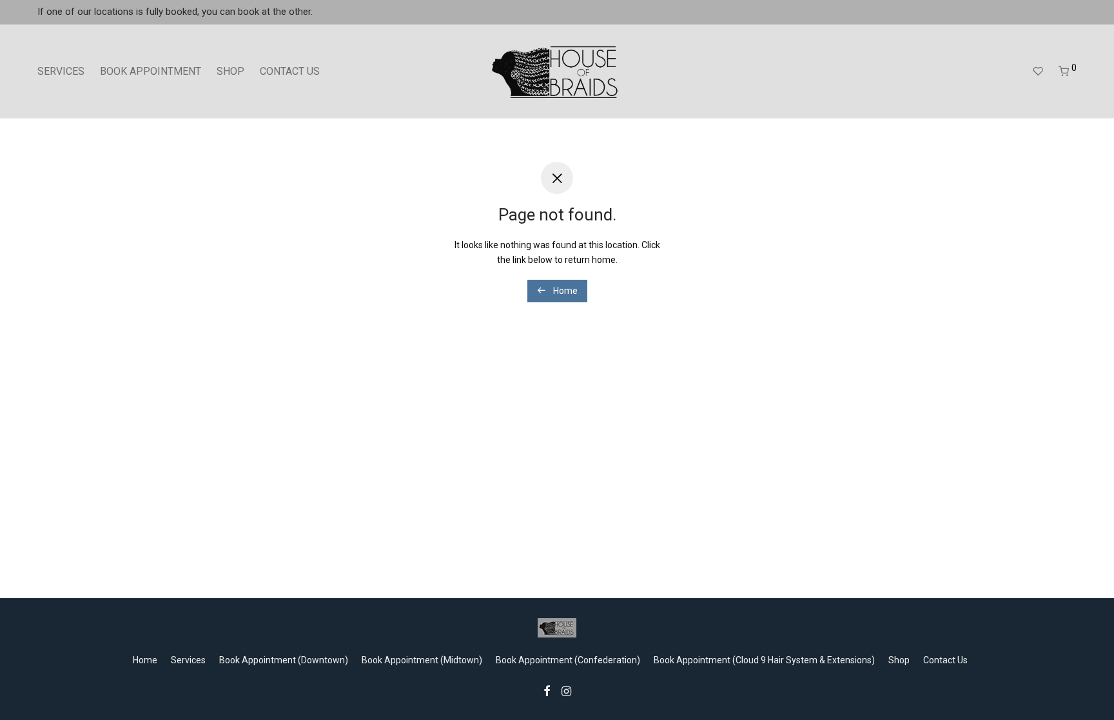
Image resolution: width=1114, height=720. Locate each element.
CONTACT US (290, 71)
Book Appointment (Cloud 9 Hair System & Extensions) (764, 660)
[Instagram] (566, 690)
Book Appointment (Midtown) (422, 660)
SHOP (230, 71)
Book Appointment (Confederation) (568, 660)
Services (188, 660)
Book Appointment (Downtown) (283, 660)
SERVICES (60, 71)
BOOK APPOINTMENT (150, 71)
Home (564, 291)
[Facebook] (546, 690)
